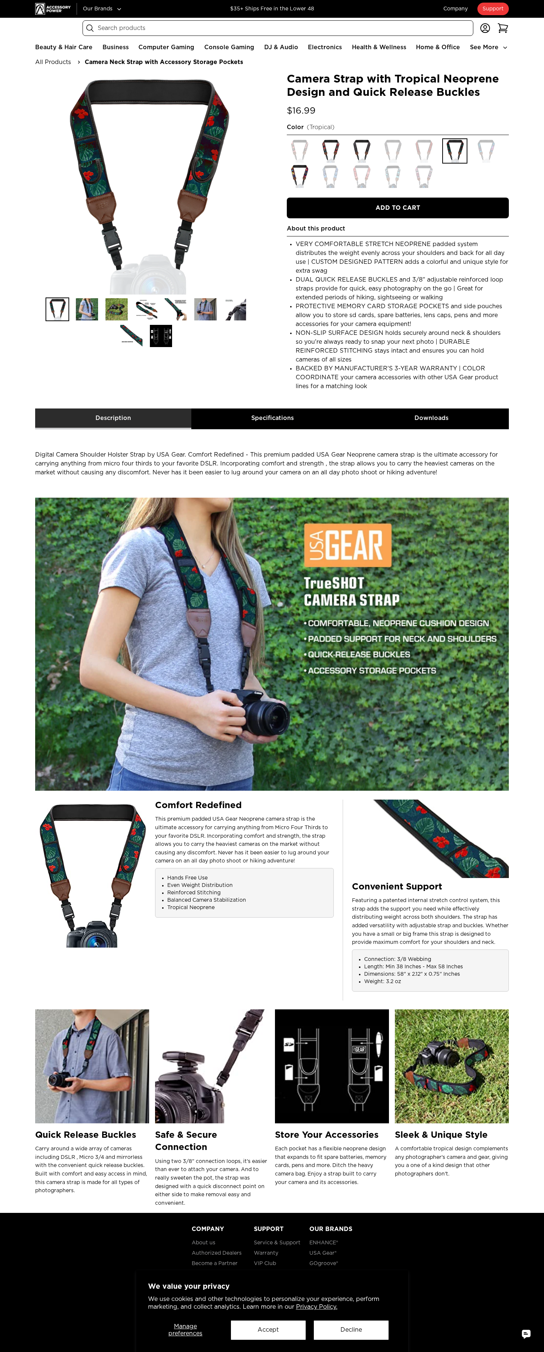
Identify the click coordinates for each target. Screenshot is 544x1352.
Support (493, 8)
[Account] (485, 28)
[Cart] (503, 28)
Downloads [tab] (431, 418)
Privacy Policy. (317, 1307)
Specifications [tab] (272, 418)
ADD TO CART (398, 208)
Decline (351, 1330)
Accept (268, 1330)
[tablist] (272, 419)
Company (455, 8)
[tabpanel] (272, 818)
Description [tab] (113, 418)
